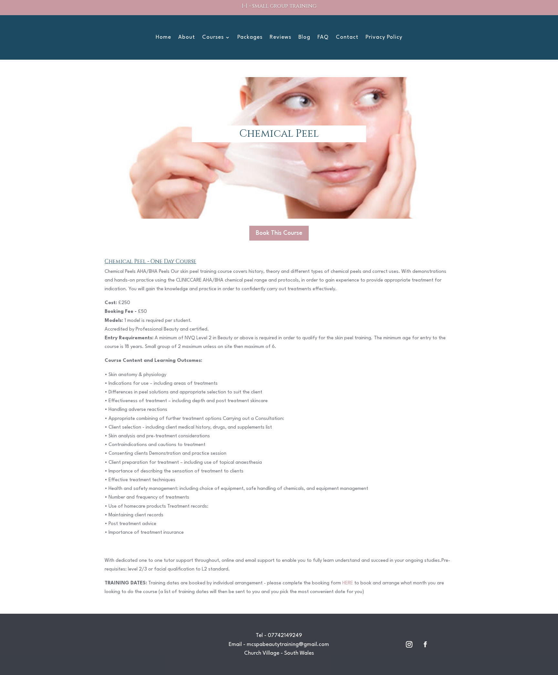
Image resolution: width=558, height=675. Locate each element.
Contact (347, 37)
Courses (213, 37)
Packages (250, 37)
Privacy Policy (384, 37)
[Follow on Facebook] (425, 644)
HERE (347, 583)
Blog (304, 37)
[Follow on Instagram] (409, 644)
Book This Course (279, 233)
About (186, 37)
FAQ (323, 37)
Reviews (280, 37)
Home (163, 37)
